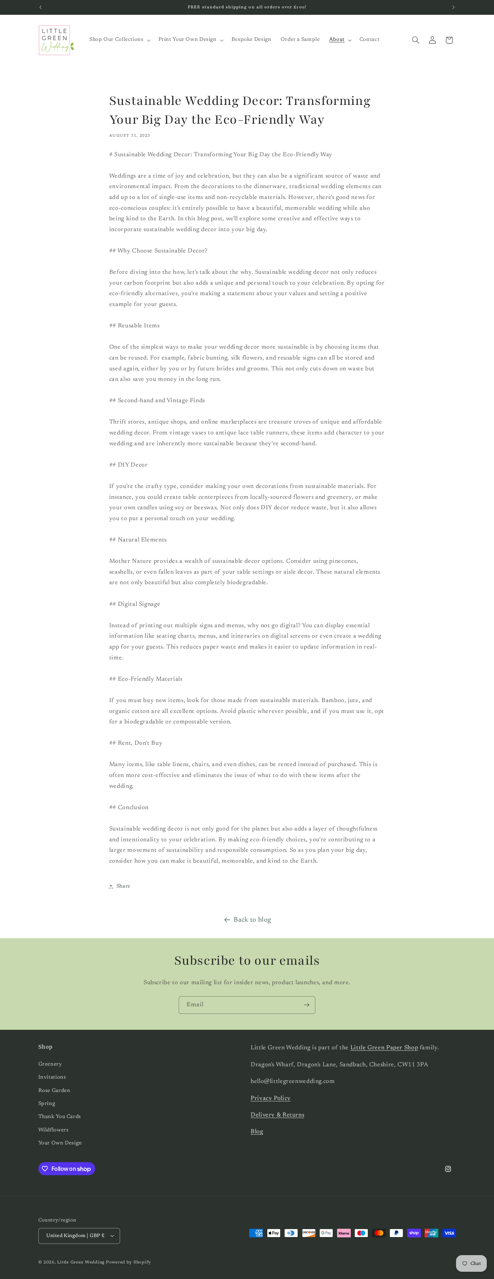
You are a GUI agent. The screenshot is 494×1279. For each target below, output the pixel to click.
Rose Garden (54, 1090)
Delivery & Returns (277, 1115)
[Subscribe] (306, 1005)
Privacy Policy (271, 1098)
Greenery (50, 1064)
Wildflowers (53, 1130)
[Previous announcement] (40, 7)
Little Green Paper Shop (384, 1048)
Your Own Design (60, 1143)
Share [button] (123, 886)
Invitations (52, 1077)
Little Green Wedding (81, 1262)
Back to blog (252, 920)
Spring (46, 1103)
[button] (119, 40)
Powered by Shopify (128, 1262)
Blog (257, 1132)
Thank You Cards (59, 1116)
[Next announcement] (453, 7)
